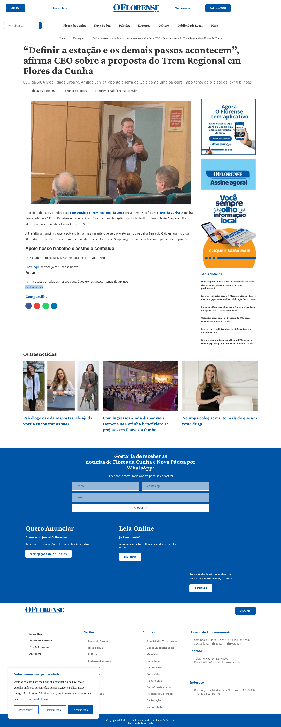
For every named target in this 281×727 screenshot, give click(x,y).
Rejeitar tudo (53, 709)
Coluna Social (155, 667)
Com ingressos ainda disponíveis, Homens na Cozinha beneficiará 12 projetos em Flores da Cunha (135, 423)
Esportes (144, 25)
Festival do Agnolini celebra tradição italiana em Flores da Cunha (226, 330)
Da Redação (154, 700)
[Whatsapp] (269, 8)
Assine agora (34, 287)
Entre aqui (32, 267)
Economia (94, 667)
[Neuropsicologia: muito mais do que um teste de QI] (220, 386)
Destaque (78, 38)
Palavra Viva (154, 680)
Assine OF (35, 653)
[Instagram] (252, 8)
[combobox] (20, 25)
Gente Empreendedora (160, 647)
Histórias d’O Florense (160, 694)
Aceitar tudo (80, 709)
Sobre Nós (35, 634)
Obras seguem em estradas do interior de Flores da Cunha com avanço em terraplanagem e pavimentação (227, 285)
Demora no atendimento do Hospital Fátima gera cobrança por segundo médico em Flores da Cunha (227, 342)
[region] (53, 693)
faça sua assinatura (203, 578)
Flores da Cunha (74, 25)
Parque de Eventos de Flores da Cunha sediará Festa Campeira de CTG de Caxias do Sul (228, 308)
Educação (94, 674)
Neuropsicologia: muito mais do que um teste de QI (219, 420)
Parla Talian (154, 661)
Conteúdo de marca (159, 687)
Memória (152, 654)
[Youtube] (261, 8)
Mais (214, 25)
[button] (28, 306)
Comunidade (96, 694)
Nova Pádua (102, 25)
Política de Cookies (39, 699)
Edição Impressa (39, 647)
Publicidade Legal (190, 25)
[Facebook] (244, 8)
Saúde (92, 687)
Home (62, 38)
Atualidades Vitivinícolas (162, 641)
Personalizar (26, 709)
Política (124, 25)
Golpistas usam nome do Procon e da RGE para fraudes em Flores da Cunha (225, 319)
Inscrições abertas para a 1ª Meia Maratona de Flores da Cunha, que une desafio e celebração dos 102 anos (228, 297)
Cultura (163, 25)
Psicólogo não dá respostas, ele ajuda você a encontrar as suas (57, 420)
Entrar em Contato (40, 640)
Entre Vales (153, 674)
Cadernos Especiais (99, 661)
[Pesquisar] (40, 25)
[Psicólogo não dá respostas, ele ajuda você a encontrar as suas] (61, 386)
